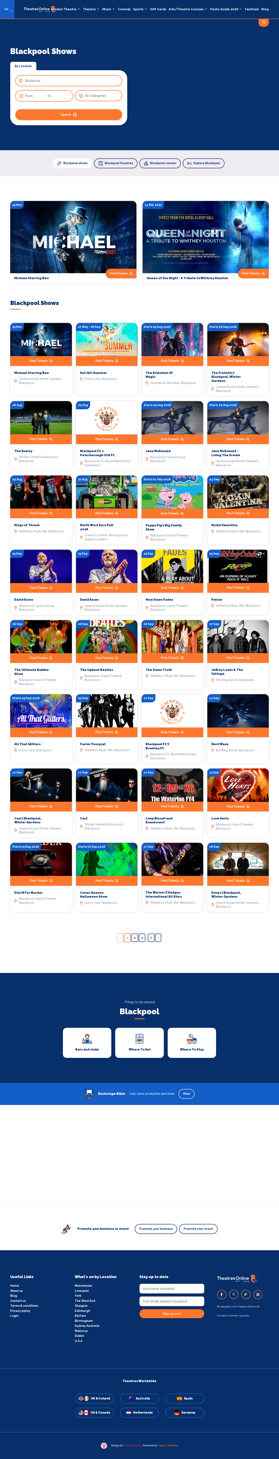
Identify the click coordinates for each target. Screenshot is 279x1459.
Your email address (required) (126, 719)
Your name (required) (119, 741)
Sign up (139, 766)
